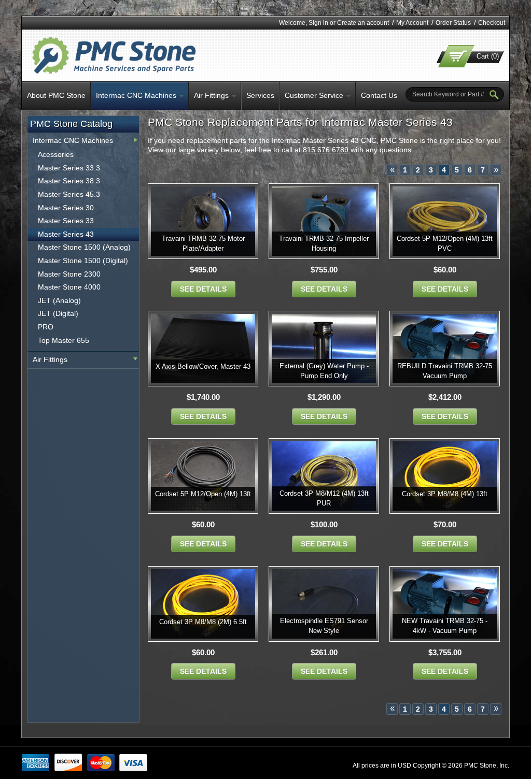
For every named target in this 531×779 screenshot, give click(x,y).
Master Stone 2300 (69, 274)
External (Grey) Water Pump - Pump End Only (324, 371)
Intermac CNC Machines (73, 140)
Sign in (318, 22)
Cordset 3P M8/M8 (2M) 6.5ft (203, 622)
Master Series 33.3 (69, 168)
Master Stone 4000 (69, 287)
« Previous (392, 170)
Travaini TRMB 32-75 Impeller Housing (324, 243)
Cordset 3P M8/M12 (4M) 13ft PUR (324, 498)
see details (203, 289)
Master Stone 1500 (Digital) (83, 260)
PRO (45, 327)
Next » (495, 170)
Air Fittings (50, 359)
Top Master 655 (63, 340)
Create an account (363, 22)
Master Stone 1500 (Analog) (84, 247)
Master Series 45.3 (69, 194)
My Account (412, 22)
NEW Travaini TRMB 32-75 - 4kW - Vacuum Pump (444, 625)
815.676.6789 (327, 150)
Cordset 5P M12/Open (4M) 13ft (203, 494)
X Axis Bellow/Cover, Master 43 (203, 366)
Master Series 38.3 (69, 181)
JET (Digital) (58, 313)
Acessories (56, 154)
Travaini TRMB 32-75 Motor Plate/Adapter (203, 243)
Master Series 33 (66, 221)
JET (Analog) (59, 300)
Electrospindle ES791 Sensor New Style (324, 625)
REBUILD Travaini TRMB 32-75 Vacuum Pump (444, 371)
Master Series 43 (66, 234)
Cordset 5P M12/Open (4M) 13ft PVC (445, 243)
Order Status (453, 22)
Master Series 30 (66, 208)
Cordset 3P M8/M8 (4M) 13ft (444, 494)
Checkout (491, 22)
